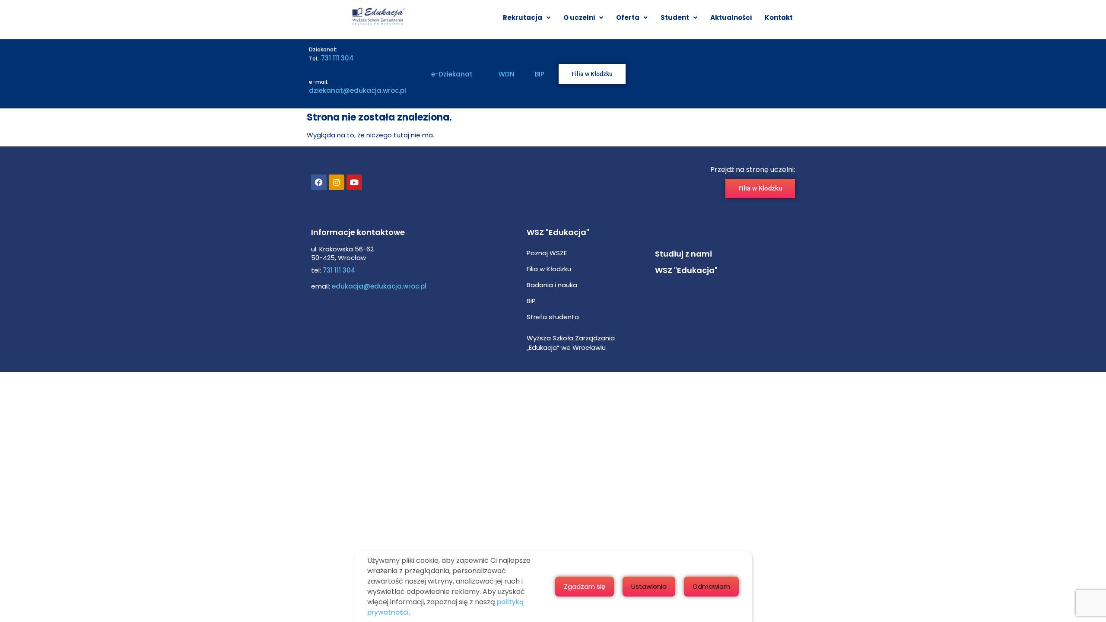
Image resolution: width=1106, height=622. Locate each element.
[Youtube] (354, 182)
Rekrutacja (522, 17)
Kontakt (779, 17)
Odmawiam (711, 586)
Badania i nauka (552, 284)
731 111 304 (337, 58)
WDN (507, 74)
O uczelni (579, 17)
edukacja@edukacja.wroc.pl (378, 286)
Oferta (627, 17)
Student (675, 17)
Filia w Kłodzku (549, 268)
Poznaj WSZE (547, 252)
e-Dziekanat (452, 74)
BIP (539, 74)
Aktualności (731, 17)
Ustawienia (649, 586)
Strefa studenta (553, 316)
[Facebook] (319, 182)
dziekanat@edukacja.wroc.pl (357, 90)
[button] (526, 17)
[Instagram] (336, 182)
